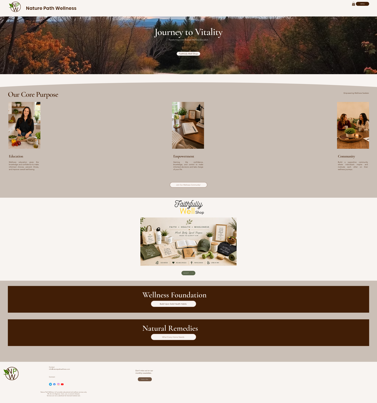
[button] (353, 4)
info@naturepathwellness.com (59, 369)
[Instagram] (58, 384)
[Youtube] (62, 384)
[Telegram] (50, 384)
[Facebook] (54, 384)
